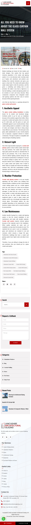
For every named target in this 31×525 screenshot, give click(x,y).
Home (2, 34)
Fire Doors (6, 375)
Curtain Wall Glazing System (10, 267)
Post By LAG (6, 68)
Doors (5, 371)
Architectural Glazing (8, 455)
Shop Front (7, 379)
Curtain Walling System (8, 447)
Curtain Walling (8, 367)
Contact (5, 484)
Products (5, 473)
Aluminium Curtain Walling (9, 261)
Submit (15, 342)
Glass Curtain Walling (21, 274)
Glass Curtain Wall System (9, 274)
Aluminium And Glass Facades (10, 254)
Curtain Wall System (22, 267)
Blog (7, 34)
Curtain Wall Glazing (20, 264)
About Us (5, 470)
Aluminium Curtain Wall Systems (10, 257)
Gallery (5, 478)
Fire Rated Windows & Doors (10, 460)
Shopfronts (5, 457)
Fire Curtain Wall (7, 270)
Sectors (5, 476)
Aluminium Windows (9, 359)
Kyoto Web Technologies (18, 516)
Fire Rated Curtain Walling (19, 270)
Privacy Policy (6, 486)
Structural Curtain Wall (8, 277)
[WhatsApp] (3, 519)
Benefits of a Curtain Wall (8, 402)
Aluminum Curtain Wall (8, 264)
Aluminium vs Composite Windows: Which (18, 409)
